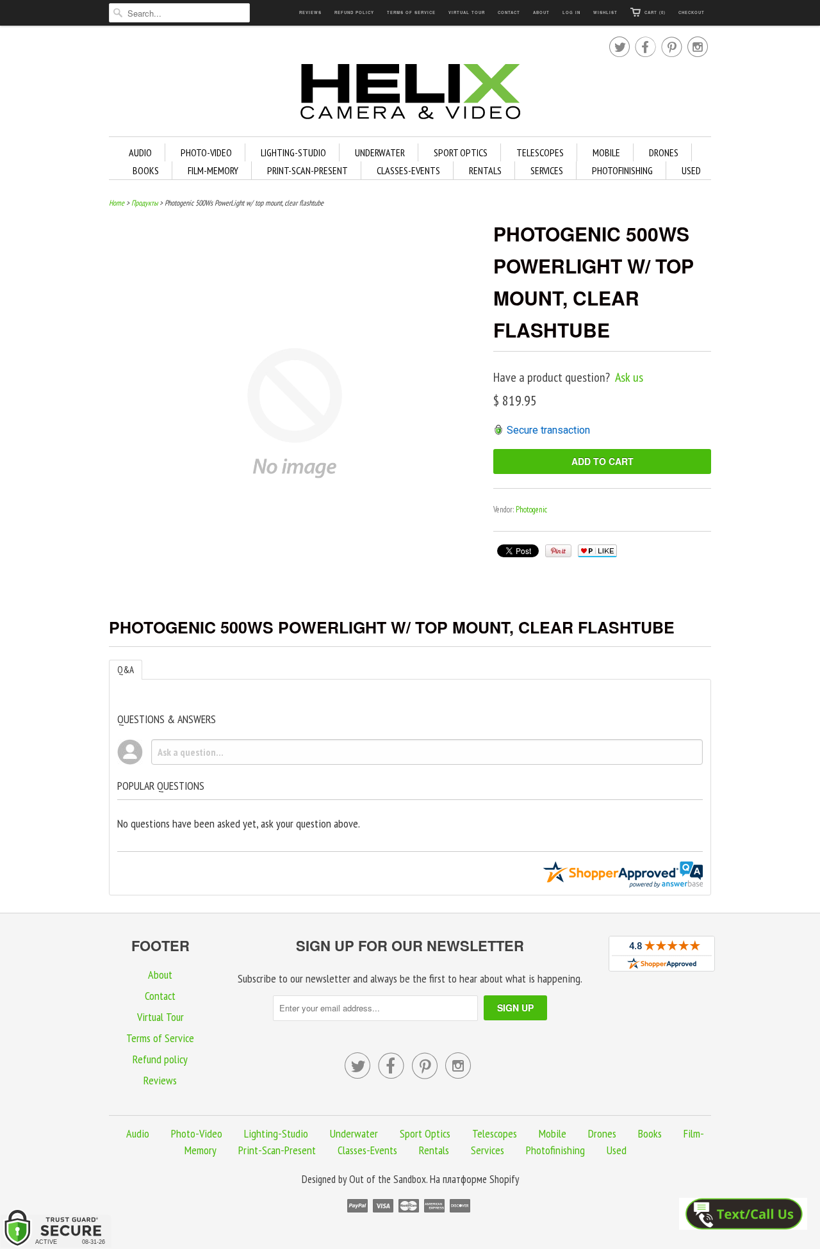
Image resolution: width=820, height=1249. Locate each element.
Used (691, 170)
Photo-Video (206, 152)
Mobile (606, 152)
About (541, 12)
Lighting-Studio (293, 152)
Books (146, 170)
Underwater (380, 152)
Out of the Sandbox (387, 1179)
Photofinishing (622, 170)
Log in (571, 12)
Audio (140, 152)
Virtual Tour (466, 12)
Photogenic (531, 509)
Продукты (144, 203)
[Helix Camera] (410, 94)
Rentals (485, 170)
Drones (663, 152)
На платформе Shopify (474, 1179)
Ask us (629, 377)
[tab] (125, 670)
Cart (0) (655, 12)
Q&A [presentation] (125, 670)
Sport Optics (461, 152)
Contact (509, 12)
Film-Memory (213, 170)
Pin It (558, 550)
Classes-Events (408, 170)
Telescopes (540, 152)
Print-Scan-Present (307, 170)
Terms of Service (411, 12)
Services (546, 170)
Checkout (691, 12)
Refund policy (354, 12)
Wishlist (605, 12)
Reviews (310, 12)
